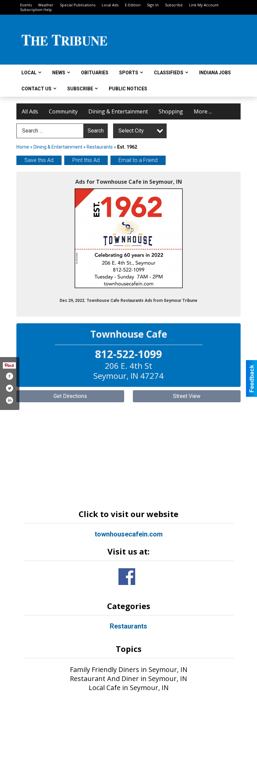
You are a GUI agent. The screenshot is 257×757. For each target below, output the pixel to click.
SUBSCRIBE (80, 88)
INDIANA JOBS (215, 72)
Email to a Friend (138, 160)
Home (22, 147)
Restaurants (100, 147)
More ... (203, 111)
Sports (128, 72)
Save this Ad (39, 160)
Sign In (153, 4)
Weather (46, 4)
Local (28, 72)
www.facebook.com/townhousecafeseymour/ (126, 576)
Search (96, 131)
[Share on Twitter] (9, 388)
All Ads (30, 111)
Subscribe (174, 4)
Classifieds (168, 72)
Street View (186, 396)
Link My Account (204, 4)
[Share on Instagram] (9, 400)
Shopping (171, 111)
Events (26, 4)
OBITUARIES (94, 72)
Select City (131, 131)
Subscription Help (36, 9)
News (58, 72)
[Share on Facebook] (9, 376)
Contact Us (36, 88)
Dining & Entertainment (118, 111)
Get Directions (70, 396)
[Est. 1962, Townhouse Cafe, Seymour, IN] (129, 238)
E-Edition (133, 4)
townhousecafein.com (129, 534)
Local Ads (110, 4)
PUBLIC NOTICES (128, 88)
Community (63, 111)
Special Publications (77, 4)
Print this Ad (86, 160)
